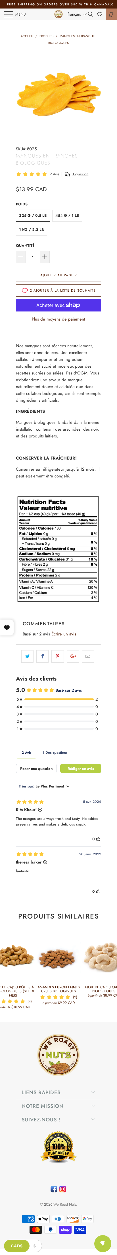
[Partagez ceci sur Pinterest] (57, 656)
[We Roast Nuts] (58, 14)
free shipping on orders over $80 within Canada (58, 4)
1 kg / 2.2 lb (31, 229)
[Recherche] (92, 14)
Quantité (25, 245)
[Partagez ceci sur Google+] (73, 656)
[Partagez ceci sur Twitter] (27, 656)
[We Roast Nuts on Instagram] (62, 1190)
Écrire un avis (63, 634)
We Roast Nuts (64, 1204)
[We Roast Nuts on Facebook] (53, 1190)
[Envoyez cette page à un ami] (88, 656)
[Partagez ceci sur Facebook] (42, 656)
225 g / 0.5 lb (33, 215)
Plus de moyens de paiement (58, 319)
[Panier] (111, 14)
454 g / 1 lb (67, 215)
